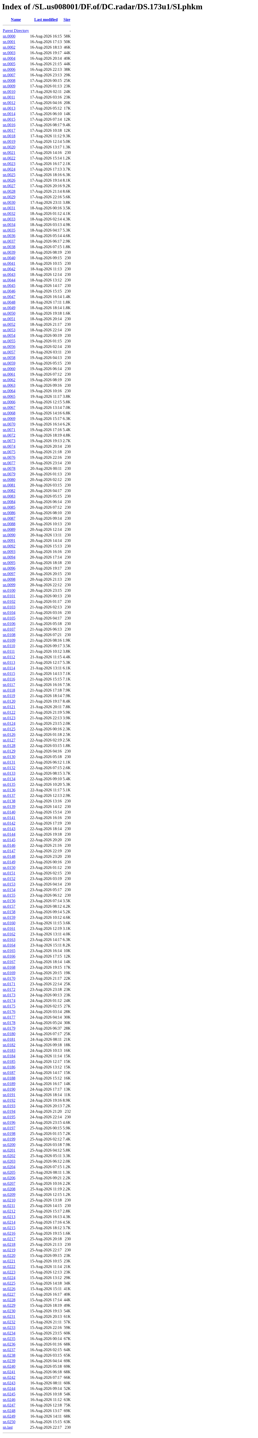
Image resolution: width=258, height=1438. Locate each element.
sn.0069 (9, 418)
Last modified (46, 19)
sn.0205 (9, 1172)
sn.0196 (9, 1122)
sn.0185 (9, 1061)
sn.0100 (9, 590)
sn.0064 (9, 391)
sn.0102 (9, 601)
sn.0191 (9, 1095)
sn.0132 (9, 768)
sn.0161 (9, 928)
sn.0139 (9, 806)
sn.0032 (9, 213)
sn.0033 (9, 219)
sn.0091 (9, 540)
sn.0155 (9, 895)
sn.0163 (9, 939)
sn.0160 (9, 923)
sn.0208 (9, 1189)
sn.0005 (9, 64)
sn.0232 (9, 1322)
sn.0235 (9, 1338)
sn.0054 (9, 335)
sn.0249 (9, 1416)
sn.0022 (9, 158)
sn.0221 (9, 1261)
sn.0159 (9, 917)
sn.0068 (9, 413)
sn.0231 (9, 1316)
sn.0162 (9, 934)
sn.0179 (9, 1028)
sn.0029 (9, 197)
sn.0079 (9, 474)
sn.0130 (9, 757)
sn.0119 (9, 696)
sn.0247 (9, 1405)
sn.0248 (9, 1411)
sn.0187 (9, 1072)
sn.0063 (9, 385)
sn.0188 (9, 1078)
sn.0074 (9, 446)
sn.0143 (9, 829)
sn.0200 (9, 1144)
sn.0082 (9, 490)
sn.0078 (9, 468)
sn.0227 (9, 1294)
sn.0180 (9, 1034)
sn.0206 (9, 1178)
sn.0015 (9, 119)
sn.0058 (9, 357)
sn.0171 (9, 984)
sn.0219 (9, 1250)
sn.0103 (9, 607)
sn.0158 (9, 912)
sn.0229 (9, 1305)
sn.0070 (9, 424)
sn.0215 (9, 1228)
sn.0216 (9, 1233)
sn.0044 (9, 280)
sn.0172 (9, 989)
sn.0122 (9, 712)
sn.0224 (9, 1278)
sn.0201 (9, 1150)
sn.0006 (9, 69)
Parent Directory (16, 30)
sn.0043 (9, 274)
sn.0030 (9, 202)
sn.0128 (9, 745)
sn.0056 (9, 346)
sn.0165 (9, 951)
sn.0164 (9, 945)
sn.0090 (9, 535)
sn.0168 (9, 967)
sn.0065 (9, 396)
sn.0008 (9, 80)
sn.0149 (9, 862)
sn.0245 (9, 1394)
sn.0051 (9, 319)
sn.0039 (9, 252)
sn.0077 (9, 463)
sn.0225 (9, 1283)
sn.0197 (9, 1128)
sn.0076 (9, 457)
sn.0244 (9, 1388)
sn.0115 (9, 673)
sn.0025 (9, 175)
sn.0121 (9, 707)
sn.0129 (9, 751)
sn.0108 (9, 635)
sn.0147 (9, 851)
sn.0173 (9, 995)
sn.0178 (9, 1023)
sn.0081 (9, 485)
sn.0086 (9, 513)
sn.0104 (9, 612)
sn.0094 (9, 557)
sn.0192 (9, 1100)
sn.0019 (9, 141)
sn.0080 (9, 479)
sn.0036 (9, 236)
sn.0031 (9, 208)
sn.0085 (9, 507)
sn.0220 (9, 1255)
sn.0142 (9, 823)
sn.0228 (9, 1300)
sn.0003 (9, 53)
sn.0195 (9, 1117)
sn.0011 (9, 97)
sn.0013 (9, 108)
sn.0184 (9, 1056)
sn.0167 (9, 962)
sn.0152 (9, 878)
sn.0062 (9, 380)
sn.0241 (9, 1372)
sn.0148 (9, 856)
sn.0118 (9, 690)
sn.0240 (9, 1366)
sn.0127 (9, 740)
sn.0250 (9, 1422)
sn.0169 (9, 973)
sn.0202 (9, 1156)
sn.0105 (9, 618)
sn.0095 (9, 563)
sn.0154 (9, 890)
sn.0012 (9, 103)
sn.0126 (9, 734)
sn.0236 (9, 1344)
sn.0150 (9, 867)
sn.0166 (9, 956)
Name (16, 19)
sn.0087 (9, 518)
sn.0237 (9, 1350)
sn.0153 (9, 884)
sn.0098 (9, 579)
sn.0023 (9, 163)
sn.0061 (9, 374)
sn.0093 (9, 551)
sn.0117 (9, 684)
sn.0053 (9, 330)
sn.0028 (9, 191)
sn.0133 (9, 773)
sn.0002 (9, 47)
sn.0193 (9, 1106)
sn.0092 (9, 546)
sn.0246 (9, 1399)
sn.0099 (9, 585)
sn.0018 (9, 136)
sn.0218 (9, 1244)
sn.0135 (9, 784)
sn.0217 (9, 1239)
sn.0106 (9, 624)
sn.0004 (9, 58)
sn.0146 (9, 845)
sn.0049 (9, 308)
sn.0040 (9, 258)
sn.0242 (9, 1377)
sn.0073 (9, 441)
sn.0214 (9, 1222)
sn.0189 (9, 1084)
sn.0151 (9, 873)
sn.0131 (9, 762)
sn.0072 (9, 435)
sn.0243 (9, 1383)
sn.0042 (9, 269)
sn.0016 (9, 125)
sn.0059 (9, 363)
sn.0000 (9, 36)
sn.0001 (9, 42)
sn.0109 (9, 640)
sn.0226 (9, 1289)
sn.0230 (9, 1311)
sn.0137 (9, 795)
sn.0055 (9, 341)
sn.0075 (9, 452)
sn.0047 (9, 297)
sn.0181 (9, 1039)
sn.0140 (9, 812)
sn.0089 (9, 529)
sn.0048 (9, 302)
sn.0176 (9, 1011)
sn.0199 (9, 1139)
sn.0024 (9, 169)
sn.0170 (9, 978)
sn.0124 (9, 723)
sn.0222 (9, 1266)
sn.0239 (9, 1361)
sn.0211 (9, 1205)
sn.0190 (9, 1089)
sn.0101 (9, 596)
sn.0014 (9, 114)
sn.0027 (9, 186)
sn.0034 (9, 224)
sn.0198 (9, 1133)
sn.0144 (9, 834)
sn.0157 (9, 906)
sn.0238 (9, 1355)
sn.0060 (9, 369)
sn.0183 (9, 1050)
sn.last (8, 1427)
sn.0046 (9, 291)
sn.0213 (9, 1217)
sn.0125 (9, 729)
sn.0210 (9, 1200)
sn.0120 (9, 701)
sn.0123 (9, 718)
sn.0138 (9, 801)
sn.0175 (9, 1006)
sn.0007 (9, 75)
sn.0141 (9, 817)
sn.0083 (9, 496)
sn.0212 (9, 1211)
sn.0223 (9, 1272)
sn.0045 (9, 285)
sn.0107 (9, 629)
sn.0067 (9, 407)
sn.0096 (9, 568)
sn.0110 (9, 646)
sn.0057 (9, 352)
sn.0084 (9, 502)
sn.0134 (9, 779)
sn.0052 (9, 324)
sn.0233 (9, 1327)
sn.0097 (9, 574)
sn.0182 (9, 1045)
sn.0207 (9, 1183)
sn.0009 (9, 86)
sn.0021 (9, 152)
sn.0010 (9, 91)
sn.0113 (9, 662)
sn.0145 (9, 840)
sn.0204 (9, 1167)
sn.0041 (9, 263)
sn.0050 (9, 313)
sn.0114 (9, 668)
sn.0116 (9, 679)
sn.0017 (9, 130)
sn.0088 (9, 524)
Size (66, 19)
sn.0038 (9, 247)
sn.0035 (9, 230)
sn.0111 (9, 651)
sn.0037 (9, 241)
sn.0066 (9, 402)
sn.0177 (9, 1017)
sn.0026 (9, 180)
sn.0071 (9, 430)
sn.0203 (9, 1161)
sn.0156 (9, 901)
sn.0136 (9, 790)
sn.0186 (9, 1067)
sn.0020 (9, 147)
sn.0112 (9, 657)
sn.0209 (9, 1194)
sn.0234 (9, 1333)
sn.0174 (9, 1000)
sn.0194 (9, 1111)
